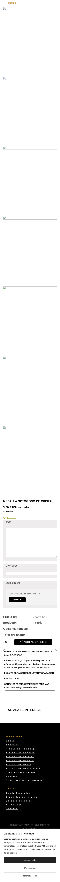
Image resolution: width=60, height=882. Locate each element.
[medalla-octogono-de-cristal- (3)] (30, 288)
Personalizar (30, 868)
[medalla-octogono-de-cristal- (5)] (30, 149)
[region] (30, 855)
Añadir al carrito (33, 642)
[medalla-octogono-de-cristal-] (30, 9)
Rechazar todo (30, 876)
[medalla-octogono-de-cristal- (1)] (30, 428)
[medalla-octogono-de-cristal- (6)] (30, 79)
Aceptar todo (30, 860)
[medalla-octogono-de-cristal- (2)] (30, 358)
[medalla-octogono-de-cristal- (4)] (30, 219)
